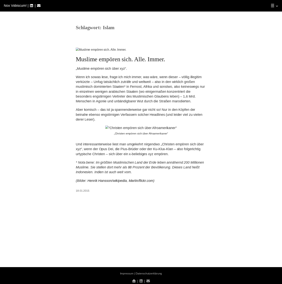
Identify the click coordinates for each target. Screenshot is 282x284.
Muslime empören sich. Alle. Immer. (120, 59)
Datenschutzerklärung (149, 273)
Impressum (127, 273)
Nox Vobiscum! (15, 5)
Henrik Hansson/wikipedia (107, 181)
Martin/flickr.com (141, 181)
